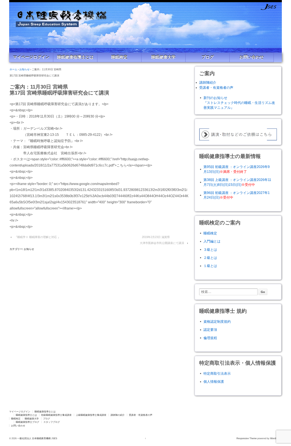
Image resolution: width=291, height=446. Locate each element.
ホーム (13, 69)
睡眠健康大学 (163, 57)
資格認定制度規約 (217, 321)
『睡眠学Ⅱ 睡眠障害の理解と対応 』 (37, 237)
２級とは (210, 258)
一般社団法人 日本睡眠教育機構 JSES (37, 438)
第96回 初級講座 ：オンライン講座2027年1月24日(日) (236, 195)
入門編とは (211, 241)
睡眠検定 (119, 57)
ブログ (208, 57)
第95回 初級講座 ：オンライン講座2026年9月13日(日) (236, 169)
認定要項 (210, 329)
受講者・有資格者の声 (216, 87)
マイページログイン (31, 57)
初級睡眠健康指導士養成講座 (56, 415)
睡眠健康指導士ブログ (27, 422)
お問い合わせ (251, 57)
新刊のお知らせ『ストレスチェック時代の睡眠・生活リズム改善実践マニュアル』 (239, 102)
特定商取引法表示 (217, 373)
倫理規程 (210, 338)
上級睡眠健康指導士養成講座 (91, 415)
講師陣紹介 (207, 82)
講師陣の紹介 (118, 415)
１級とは (210, 266)
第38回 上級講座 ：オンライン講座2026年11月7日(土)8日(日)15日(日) (237, 182)
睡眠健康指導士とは (75, 57)
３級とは (210, 249)
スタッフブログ (51, 422)
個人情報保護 (213, 381)
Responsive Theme (246, 438)
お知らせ (24, 69)
